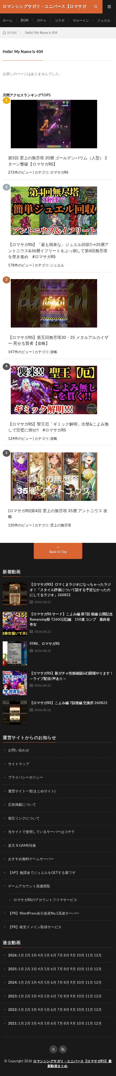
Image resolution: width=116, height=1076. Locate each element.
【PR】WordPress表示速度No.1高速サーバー (43, 913)
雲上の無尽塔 (60, 525)
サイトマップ (18, 764)
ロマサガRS (59, 172)
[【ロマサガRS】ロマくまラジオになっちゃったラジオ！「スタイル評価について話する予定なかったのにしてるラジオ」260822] (15, 594)
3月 (34, 955)
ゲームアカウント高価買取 (29, 886)
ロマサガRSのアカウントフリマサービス (45, 900)
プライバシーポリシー (25, 777)
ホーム (7, 20)
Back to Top (58, 552)
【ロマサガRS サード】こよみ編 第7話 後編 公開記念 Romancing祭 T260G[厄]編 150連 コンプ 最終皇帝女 (71, 620)
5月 (47, 955)
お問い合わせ (18, 750)
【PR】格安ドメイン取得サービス (35, 927)
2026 (12, 955)
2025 (12, 969)
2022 (12, 1010)
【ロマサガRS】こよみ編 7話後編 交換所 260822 (68, 703)
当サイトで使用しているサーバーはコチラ (41, 832)
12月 (98, 969)
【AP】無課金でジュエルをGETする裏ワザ (42, 873)
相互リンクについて (24, 818)
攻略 (53, 352)
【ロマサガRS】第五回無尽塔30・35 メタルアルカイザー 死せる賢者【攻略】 (58, 341)
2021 (12, 1023)
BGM (24, 20)
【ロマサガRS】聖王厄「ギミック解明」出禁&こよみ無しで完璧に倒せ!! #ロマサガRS (58, 427)
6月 (53, 955)
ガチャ (41, 20)
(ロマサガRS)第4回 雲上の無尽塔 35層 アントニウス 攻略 (57, 514)
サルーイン (81, 20)
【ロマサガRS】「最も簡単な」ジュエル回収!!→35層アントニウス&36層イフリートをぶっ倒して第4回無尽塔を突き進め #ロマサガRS (58, 251)
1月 (21, 955)
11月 (89, 969)
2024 (12, 982)
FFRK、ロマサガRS (45, 644)
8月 (66, 955)
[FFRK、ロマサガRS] (15, 653)
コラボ (59, 20)
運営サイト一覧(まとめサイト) (31, 791)
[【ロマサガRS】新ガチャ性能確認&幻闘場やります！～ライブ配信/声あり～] (15, 683)
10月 (80, 969)
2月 (27, 955)
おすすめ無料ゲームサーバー (31, 859)
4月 (40, 955)
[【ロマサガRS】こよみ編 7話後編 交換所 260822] (15, 713)
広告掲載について (22, 805)
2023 (12, 996)
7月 (60, 955)
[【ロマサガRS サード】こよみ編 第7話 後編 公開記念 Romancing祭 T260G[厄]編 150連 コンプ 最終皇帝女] (15, 624)
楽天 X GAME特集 (22, 846)
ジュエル (103, 20)
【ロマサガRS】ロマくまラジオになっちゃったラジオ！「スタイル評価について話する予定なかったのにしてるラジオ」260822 (70, 590)
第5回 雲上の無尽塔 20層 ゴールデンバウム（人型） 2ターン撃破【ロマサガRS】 (57, 161)
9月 (73, 969)
